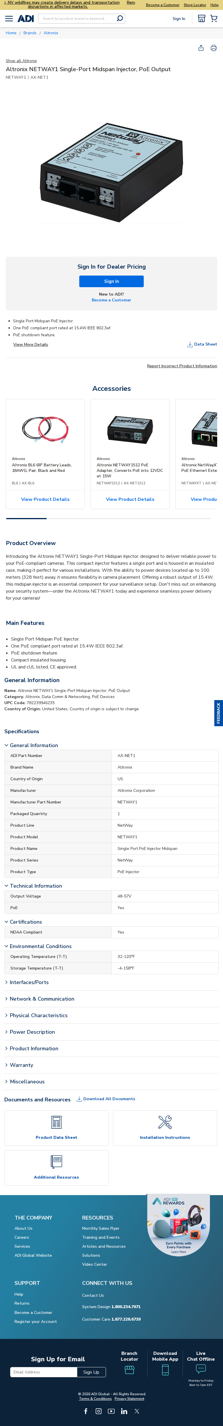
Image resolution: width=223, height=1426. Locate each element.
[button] (218, 713)
